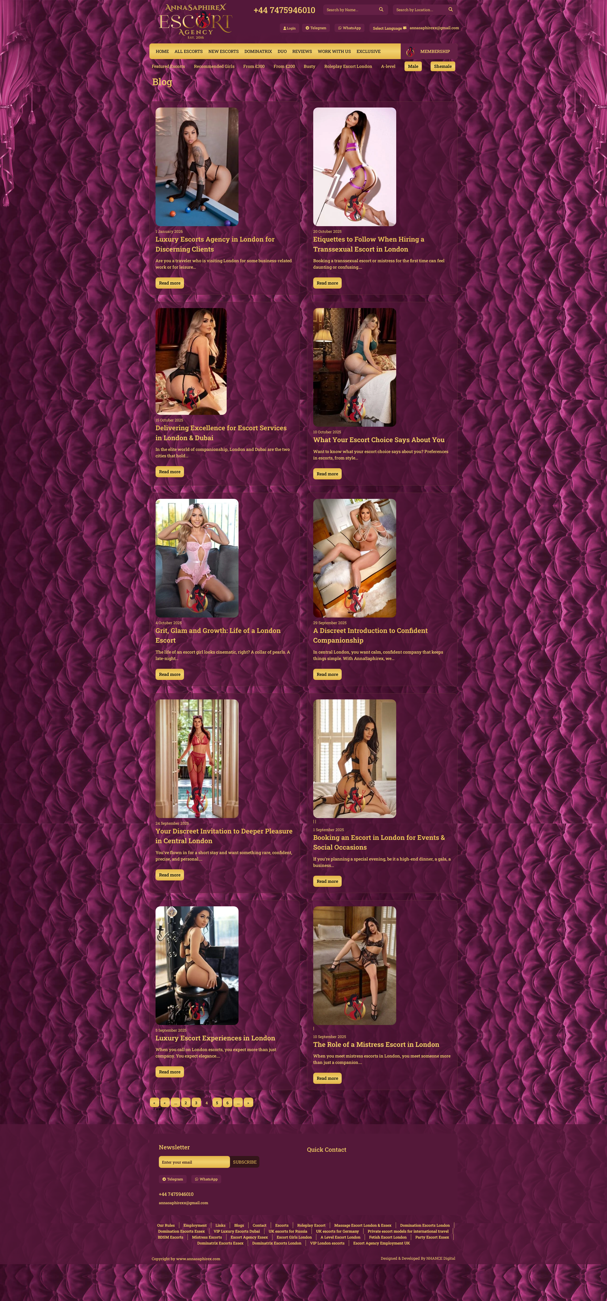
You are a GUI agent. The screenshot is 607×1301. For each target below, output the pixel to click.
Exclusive (369, 51)
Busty (309, 66)
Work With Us (334, 51)
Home (162, 51)
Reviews (302, 51)
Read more (169, 283)
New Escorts (223, 51)
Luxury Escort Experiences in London (215, 1038)
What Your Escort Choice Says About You (379, 439)
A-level (388, 66)
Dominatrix (258, 51)
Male (413, 66)
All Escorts (189, 51)
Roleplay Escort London (348, 66)
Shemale (443, 66)
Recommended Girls (214, 66)
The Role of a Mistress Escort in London (376, 1044)
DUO (282, 51)
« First (156, 1103)
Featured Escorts (168, 66)
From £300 (254, 66)
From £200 (284, 66)
